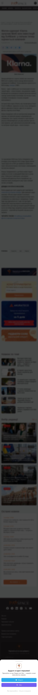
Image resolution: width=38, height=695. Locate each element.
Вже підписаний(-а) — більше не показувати (19, 691)
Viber (20, 685)
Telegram (20, 680)
